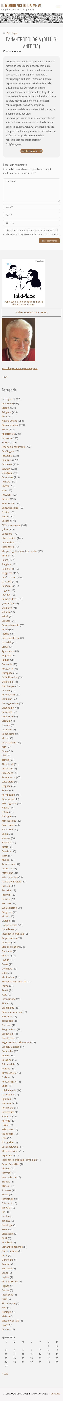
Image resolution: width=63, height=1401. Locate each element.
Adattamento (9, 1081)
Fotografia (7, 1142)
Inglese (5, 1277)
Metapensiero (9, 1073)
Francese (6, 842)
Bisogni (5, 408)
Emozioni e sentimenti (13, 447)
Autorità (6, 1120)
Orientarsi (7, 1203)
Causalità (6, 581)
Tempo (5, 760)
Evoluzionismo (9, 907)
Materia (6, 1316)
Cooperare (7, 586)
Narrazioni (7, 1103)
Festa (4, 994)
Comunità (7, 712)
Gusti (4, 1299)
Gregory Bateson (10, 1046)
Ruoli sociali (8, 799)
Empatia (6, 786)
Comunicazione (10, 507)
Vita (4, 490)
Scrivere (6, 1207)
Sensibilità (7, 1268)
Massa (5, 1194)
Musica (5, 859)
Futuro (5, 812)
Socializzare (8, 1038)
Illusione (6, 725)
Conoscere (7, 403)
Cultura (5, 660)
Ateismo (6, 1068)
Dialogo (6, 920)
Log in (5, 376)
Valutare (6, 468)
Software (6, 1190)
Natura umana (9, 420)
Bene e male (8, 825)
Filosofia (6, 442)
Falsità (5, 616)
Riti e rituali (7, 764)
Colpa (5, 833)
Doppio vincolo (9, 925)
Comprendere (9, 599)
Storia (5, 1003)
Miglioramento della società (16, 1042)
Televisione (7, 1129)
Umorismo (7, 716)
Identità (6, 594)
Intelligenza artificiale (13, 933)
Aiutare (5, 1055)
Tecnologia (7, 1020)
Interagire (7, 399)
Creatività (7, 768)
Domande (7, 664)
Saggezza (7, 573)
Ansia (4, 1255)
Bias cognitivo (9, 803)
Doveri (5, 1325)
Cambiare (7, 533)
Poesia (5, 790)
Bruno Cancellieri (10, 1164)
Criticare (6, 690)
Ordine (5, 1077)
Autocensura (8, 864)
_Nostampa (8, 603)
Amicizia (6, 955)
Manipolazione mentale (14, 981)
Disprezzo (7, 868)
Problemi (6, 894)
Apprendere (8, 651)
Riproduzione (8, 1303)
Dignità (5, 1286)
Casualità (6, 642)
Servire (5, 1229)
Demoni (6, 899)
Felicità (5, 512)
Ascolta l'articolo (30, 151)
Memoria (6, 903)
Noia (4, 1307)
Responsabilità (9, 938)
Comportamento (10, 625)
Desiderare (7, 681)
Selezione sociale (10, 1320)
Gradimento (8, 1007)
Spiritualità (7, 829)
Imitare (5, 634)
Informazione (9, 742)
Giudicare (7, 460)
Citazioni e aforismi (12, 1012)
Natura (5, 807)
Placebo (6, 1168)
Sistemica (7, 473)
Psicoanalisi (8, 1064)
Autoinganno (8, 794)
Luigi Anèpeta (9, 1090)
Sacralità (6, 890)
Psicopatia (7, 673)
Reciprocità (7, 1107)
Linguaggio (8, 707)
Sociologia (7, 1225)
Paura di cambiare (11, 881)
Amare (5, 555)
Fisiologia (6, 1312)
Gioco (5, 751)
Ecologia (6, 816)
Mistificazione (9, 820)
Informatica (8, 1112)
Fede (4, 1138)
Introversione (8, 999)
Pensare (6, 481)
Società (5, 521)
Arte (4, 747)
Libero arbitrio (9, 538)
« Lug (5, 1373)
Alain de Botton (10, 1281)
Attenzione (7, 873)
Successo (6, 1025)
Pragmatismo (9, 1029)
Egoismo (6, 1099)
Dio (3, 1212)
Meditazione (8, 977)
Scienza (6, 720)
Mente (5, 429)
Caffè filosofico (9, 677)
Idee (4, 755)
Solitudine (7, 699)
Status (5, 646)
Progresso (7, 912)
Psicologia (12, 33)
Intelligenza (8, 547)
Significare (7, 1259)
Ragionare (7, 568)
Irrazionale (7, 1134)
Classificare (7, 1233)
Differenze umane (11, 525)
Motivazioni (8, 503)
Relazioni (6, 494)
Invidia (5, 1216)
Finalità (5, 960)
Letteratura (7, 781)
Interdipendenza (10, 638)
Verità (5, 516)
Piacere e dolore (10, 425)
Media (5, 847)
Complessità (8, 734)
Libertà (5, 486)
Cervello (6, 886)
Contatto (55, 1393)
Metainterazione (10, 1151)
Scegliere (6, 564)
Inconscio (7, 438)
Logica (5, 590)
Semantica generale (12, 1247)
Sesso (5, 855)
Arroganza (7, 668)
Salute (5, 1273)
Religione (6, 412)
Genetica (6, 851)
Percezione (7, 773)
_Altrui (5, 529)
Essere (5, 964)
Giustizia (6, 942)
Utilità (5, 1125)
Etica (4, 416)
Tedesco (6, 1220)
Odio (4, 973)
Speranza (7, 1116)
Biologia (6, 1181)
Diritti (4, 1238)
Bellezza (6, 620)
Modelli (5, 916)
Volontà (6, 612)
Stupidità (6, 655)
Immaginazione (10, 703)
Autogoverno (8, 777)
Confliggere (8, 451)
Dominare (7, 968)
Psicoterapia (8, 686)
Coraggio (7, 1060)
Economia (7, 951)
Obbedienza (8, 929)
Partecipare (8, 1094)
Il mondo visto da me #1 (21, 5)
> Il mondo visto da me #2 (31, 312)
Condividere (8, 542)
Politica (5, 499)
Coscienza (7, 464)
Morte (5, 738)
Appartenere (8, 434)
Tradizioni (7, 1016)
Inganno (6, 729)
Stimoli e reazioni (11, 947)
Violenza (6, 838)
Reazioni (6, 1264)
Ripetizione (7, 1294)
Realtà (5, 990)
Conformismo (9, 577)
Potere (5, 629)
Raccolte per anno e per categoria (19, 368)
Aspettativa (8, 1155)
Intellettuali (7, 1199)
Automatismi (8, 694)
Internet (6, 1173)
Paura (5, 560)
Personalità (7, 1051)
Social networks (10, 1146)
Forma (5, 986)
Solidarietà (7, 1033)
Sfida (4, 1086)
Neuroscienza (9, 1177)
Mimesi (5, 1186)
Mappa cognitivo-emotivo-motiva (19, 551)
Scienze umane (10, 1251)
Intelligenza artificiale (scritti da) (19, 1159)
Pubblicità (7, 1242)
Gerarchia (7, 607)
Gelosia (5, 1290)
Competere (7, 477)
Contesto (6, 1329)
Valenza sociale (10, 877)
